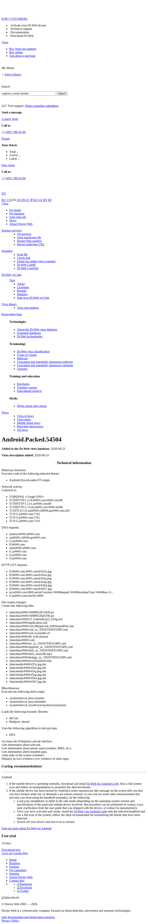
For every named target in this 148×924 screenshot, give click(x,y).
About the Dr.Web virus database (37, 329)
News (12, 220)
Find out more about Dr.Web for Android (26, 828)
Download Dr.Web (22, 35)
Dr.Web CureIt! (26, 264)
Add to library (12, 74)
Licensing (23, 287)
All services (24, 234)
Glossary (22, 368)
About (21, 283)
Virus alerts (24, 419)
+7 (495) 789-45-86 (14, 132)
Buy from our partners (22, 48)
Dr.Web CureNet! (28, 268)
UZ (40, 200)
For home (15, 210)
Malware (22, 358)
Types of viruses (27, 355)
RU (4, 200)
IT (28, 200)
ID (49, 200)
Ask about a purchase (22, 55)
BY (45, 200)
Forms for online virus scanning (36, 261)
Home (13, 859)
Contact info (16, 880)
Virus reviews (25, 416)
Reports (21, 290)
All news (22, 429)
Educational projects (29, 391)
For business (16, 213)
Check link (23, 257)
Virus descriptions (28, 307)
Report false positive (29, 241)
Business (14, 863)
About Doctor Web (21, 224)
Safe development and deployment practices (28, 917)
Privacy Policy (10, 920)
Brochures (23, 384)
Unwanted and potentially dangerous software (45, 361)
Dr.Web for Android (103, 783)
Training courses (27, 387)
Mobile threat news (28, 423)
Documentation (19, 32)
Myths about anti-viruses (32, 406)
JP (31, 200)
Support (14, 866)
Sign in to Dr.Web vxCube (33, 297)
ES (19, 200)
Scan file (22, 254)
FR (23, 200)
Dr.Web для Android (90, 811)
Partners (14, 873)
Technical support (21, 28)
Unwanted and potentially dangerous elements (45, 365)
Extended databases (29, 333)
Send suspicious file (29, 237)
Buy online (16, 52)
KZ (35, 200)
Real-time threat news (30, 426)
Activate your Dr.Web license (28, 25)
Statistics (22, 294)
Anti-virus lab (17, 217)
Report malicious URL (31, 244)
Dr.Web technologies (29, 336)
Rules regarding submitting (42, 105)
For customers (17, 870)
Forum (6, 138)
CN (9, 200)
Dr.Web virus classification (33, 351)
